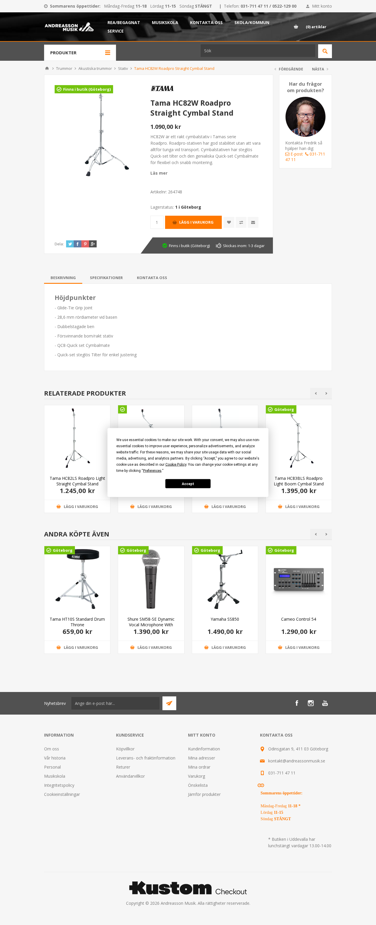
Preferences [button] (152, 471)
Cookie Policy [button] (175, 465)
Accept (188, 484)
